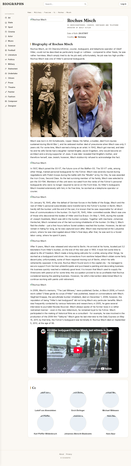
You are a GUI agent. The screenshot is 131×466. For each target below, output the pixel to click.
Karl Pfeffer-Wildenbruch (45, 434)
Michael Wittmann (110, 410)
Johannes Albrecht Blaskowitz (78, 434)
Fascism (47, 12)
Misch (69, 12)
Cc (54, 12)
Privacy (69, 454)
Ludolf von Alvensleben (45, 410)
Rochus (61, 12)
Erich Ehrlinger (78, 410)
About (61, 454)
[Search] (85, 4)
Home (29, 12)
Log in (123, 4)
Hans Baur (110, 434)
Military (38, 12)
